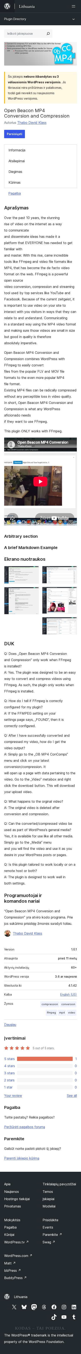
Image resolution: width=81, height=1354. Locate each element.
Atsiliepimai (17, 161)
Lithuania (20, 1297)
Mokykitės (12, 1220)
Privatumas (12, 1206)
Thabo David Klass (32, 122)
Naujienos (11, 1191)
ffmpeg (51, 1012)
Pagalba (14, 193)
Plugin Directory (15, 19)
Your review (13, 1095)
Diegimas (15, 172)
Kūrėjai (9, 1235)
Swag (49, 1242)
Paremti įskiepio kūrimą (21, 1158)
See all (72, 1095)
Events (48, 1227)
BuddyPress (15, 1278)
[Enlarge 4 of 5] (71, 592)
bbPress (12, 1270)
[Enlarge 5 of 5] (71, 623)
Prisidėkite (50, 1220)
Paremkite (52, 1235)
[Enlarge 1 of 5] (33, 571)
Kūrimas (15, 182)
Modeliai (49, 1206)
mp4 (62, 1012)
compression (50, 1004)
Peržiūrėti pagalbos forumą (24, 1127)
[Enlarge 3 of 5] (71, 571)
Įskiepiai (48, 1199)
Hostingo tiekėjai (17, 1199)
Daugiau (10, 1024)
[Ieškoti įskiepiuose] (48, 33)
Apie (7, 1184)
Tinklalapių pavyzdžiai (59, 1184)
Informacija (17, 150)
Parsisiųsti (14, 134)
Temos (48, 1191)
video (71, 1012)
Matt (10, 1263)
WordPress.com (18, 1256)
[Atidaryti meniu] (74, 6)
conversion (68, 1004)
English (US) (68, 994)
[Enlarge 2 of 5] (33, 593)
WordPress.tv (16, 1242)
